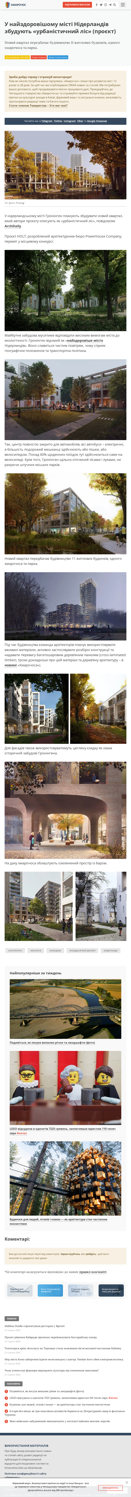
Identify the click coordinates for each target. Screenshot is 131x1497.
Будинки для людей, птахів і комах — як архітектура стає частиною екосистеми (60, 1404)
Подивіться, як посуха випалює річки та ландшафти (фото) (52, 1042)
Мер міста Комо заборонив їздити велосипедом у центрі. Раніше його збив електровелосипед (64, 1359)
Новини (42, 57)
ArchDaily (13, 226)
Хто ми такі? (58, 105)
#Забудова (55, 950)
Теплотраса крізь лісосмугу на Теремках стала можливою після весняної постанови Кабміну (63, 1348)
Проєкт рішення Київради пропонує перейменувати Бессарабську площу (51, 1337)
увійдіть (91, 1254)
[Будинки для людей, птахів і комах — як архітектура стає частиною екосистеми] (65, 1178)
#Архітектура (15, 950)
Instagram (70, 121)
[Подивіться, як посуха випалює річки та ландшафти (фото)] (65, 1009)
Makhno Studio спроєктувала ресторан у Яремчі (34, 1326)
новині (11, 665)
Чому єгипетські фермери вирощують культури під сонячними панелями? (52, 1370)
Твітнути (56, 10)
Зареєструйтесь (70, 1254)
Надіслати (76, 10)
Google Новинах (97, 121)
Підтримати (98, 10)
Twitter (58, 121)
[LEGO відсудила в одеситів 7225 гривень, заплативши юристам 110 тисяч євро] (65, 1088)
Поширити (35, 10)
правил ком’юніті (92, 1272)
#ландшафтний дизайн (82, 950)
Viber (80, 121)
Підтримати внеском (77, 4)
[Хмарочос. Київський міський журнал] (16, 4)
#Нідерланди (111, 950)
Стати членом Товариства (28, 105)
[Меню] (122, 5)
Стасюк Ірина (61, 57)
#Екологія (35, 950)
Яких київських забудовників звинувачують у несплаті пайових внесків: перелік (60, 1421)
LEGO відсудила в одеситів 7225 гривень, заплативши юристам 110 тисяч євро (64, 1397)
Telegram (46, 121)
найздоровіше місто (85, 340)
